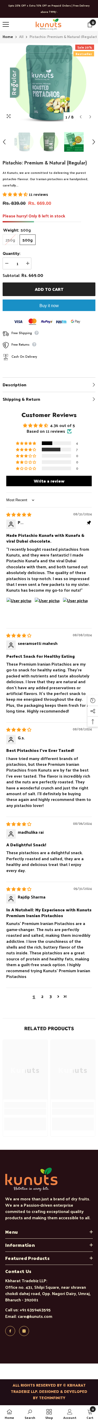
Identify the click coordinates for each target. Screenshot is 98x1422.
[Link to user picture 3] (75, 610)
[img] (18, 514)
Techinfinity (52, 1397)
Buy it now (49, 305)
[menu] (6, 24)
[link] (25, 1112)
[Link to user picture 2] (47, 610)
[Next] (90, 116)
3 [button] (50, 996)
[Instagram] (24, 1331)
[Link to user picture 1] (18, 610)
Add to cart (49, 289)
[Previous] (80, 116)
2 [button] (42, 996)
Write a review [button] (49, 481)
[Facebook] (10, 1331)
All (21, 36)
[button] (16, 194)
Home (8, 37)
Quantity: (11, 253)
